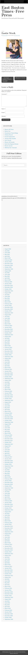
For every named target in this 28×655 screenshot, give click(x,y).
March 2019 (8, 411)
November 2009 (9, 615)
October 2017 (8, 442)
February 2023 (8, 325)
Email (3, 112)
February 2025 (8, 281)
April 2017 (7, 453)
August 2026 (8, 249)
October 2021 (8, 354)
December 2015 (9, 482)
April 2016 (7, 475)
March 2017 (8, 455)
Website (4, 116)
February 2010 (8, 610)
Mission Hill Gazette (9, 142)
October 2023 (8, 311)
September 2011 (9, 575)
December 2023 (9, 307)
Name (3, 108)
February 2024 (8, 303)
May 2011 (7, 582)
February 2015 (8, 500)
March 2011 (8, 586)
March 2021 (8, 367)
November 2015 (9, 484)
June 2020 (7, 384)
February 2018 (8, 435)
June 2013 (7, 537)
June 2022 (7, 340)
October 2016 (8, 464)
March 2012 (8, 564)
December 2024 (9, 285)
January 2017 (8, 458)
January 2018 (8, 436)
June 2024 (7, 296)
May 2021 (7, 363)
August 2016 (8, 468)
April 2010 (7, 606)
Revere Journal (8, 145)
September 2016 (9, 466)
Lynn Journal (8, 140)
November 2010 (9, 593)
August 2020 (8, 380)
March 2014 (8, 520)
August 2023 (8, 314)
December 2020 (9, 373)
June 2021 (7, 362)
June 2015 (7, 493)
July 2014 (7, 513)
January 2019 (8, 415)
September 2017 (9, 444)
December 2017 (9, 438)
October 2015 (8, 486)
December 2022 (9, 329)
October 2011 (8, 573)
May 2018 (7, 429)
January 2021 (8, 371)
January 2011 (8, 590)
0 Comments (17, 35)
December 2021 (9, 351)
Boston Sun (7, 131)
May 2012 (7, 561)
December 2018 (9, 416)
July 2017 (7, 447)
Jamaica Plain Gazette (10, 138)
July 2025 (7, 272)
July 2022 (7, 338)
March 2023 (8, 323)
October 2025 (8, 267)
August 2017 (8, 446)
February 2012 (8, 566)
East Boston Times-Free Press (13, 11)
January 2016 (8, 480)
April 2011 (7, 584)
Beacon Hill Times (9, 129)
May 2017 (7, 451)
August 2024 (8, 292)
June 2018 (7, 427)
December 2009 (9, 613)
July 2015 (7, 491)
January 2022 (8, 349)
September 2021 (9, 356)
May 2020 (7, 385)
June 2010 (7, 602)
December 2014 (9, 504)
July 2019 (7, 404)
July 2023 (7, 316)
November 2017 (9, 440)
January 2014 (8, 524)
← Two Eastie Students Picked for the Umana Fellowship (7, 79)
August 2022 (8, 336)
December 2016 (9, 460)
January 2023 (8, 327)
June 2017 (7, 449)
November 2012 (9, 550)
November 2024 (9, 287)
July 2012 (7, 557)
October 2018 (8, 420)
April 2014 (7, 519)
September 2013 (9, 531)
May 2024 (7, 298)
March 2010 (8, 608)
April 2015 (7, 497)
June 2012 (7, 559)
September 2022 (9, 334)
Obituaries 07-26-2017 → (20, 78)
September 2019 (9, 400)
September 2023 (9, 312)
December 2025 (9, 263)
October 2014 (8, 508)
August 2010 (8, 599)
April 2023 (7, 322)
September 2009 (9, 619)
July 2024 (7, 294)
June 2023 (7, 318)
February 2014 (8, 522)
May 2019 (7, 407)
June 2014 (7, 515)
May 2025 (7, 276)
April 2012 (7, 562)
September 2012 (9, 553)
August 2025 (8, 271)
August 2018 (8, 424)
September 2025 (9, 269)
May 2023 (7, 320)
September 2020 (9, 378)
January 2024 (8, 305)
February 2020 (8, 391)
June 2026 (7, 252)
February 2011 (8, 588)
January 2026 (8, 261)
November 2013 (9, 528)
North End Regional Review (11, 144)
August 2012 (8, 555)
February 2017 (8, 457)
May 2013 (7, 539)
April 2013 (7, 540)
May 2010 (7, 604)
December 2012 (9, 548)
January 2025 (8, 283)
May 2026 (7, 254)
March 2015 (8, 499)
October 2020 (8, 376)
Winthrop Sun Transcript (11, 147)
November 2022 (9, 331)
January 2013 (8, 546)
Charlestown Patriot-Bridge (11, 133)
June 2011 (7, 581)
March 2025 (8, 280)
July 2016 (7, 469)
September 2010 (9, 597)
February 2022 (8, 347)
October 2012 (8, 551)
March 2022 (8, 345)
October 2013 (8, 530)
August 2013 (8, 533)
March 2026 (8, 258)
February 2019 (8, 413)
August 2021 (8, 358)
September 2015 (9, 488)
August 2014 (8, 511)
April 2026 (7, 256)
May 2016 (7, 473)
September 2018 (9, 422)
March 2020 (8, 389)
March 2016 (8, 477)
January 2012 (8, 568)
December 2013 (9, 526)
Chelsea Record (9, 134)
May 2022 (7, 342)
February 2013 (8, 544)
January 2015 (8, 502)
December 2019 (9, 395)
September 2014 (9, 509)
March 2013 (8, 542)
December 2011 (9, 570)
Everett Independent (10, 136)
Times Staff (5, 35)
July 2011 (7, 579)
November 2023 (9, 309)
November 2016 (9, 462)
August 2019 (8, 402)
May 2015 (7, 495)
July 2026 (7, 250)
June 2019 (7, 405)
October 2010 (8, 595)
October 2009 (8, 617)
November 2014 (9, 506)
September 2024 (9, 291)
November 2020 (9, 374)
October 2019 (8, 398)
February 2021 (8, 369)
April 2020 (7, 387)
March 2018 (8, 433)
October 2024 (8, 289)
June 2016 (7, 471)
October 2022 (8, 333)
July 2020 (7, 382)
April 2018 (7, 431)
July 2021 (7, 360)
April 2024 (7, 300)
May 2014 (7, 517)
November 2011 (9, 572)
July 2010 (7, 601)
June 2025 (7, 274)
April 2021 (7, 365)
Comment (4, 94)
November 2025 (9, 265)
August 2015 (8, 489)
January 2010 (8, 612)
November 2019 (9, 396)
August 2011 (8, 577)
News (3, 31)
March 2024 (8, 301)
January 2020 (8, 393)
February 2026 (8, 260)
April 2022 (7, 343)
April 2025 (7, 278)
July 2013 (7, 535)
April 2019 (7, 409)
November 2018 (9, 418)
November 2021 (9, 353)
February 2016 (8, 478)
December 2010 (9, 592)
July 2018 (7, 426)
